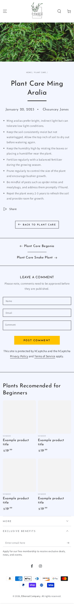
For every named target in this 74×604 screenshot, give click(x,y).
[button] (59, 11)
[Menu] (5, 11)
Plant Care (40, 72)
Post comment (37, 340)
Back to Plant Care (39, 225)
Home (29, 72)
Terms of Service (44, 356)
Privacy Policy (19, 356)
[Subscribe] (69, 543)
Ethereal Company (31, 596)
